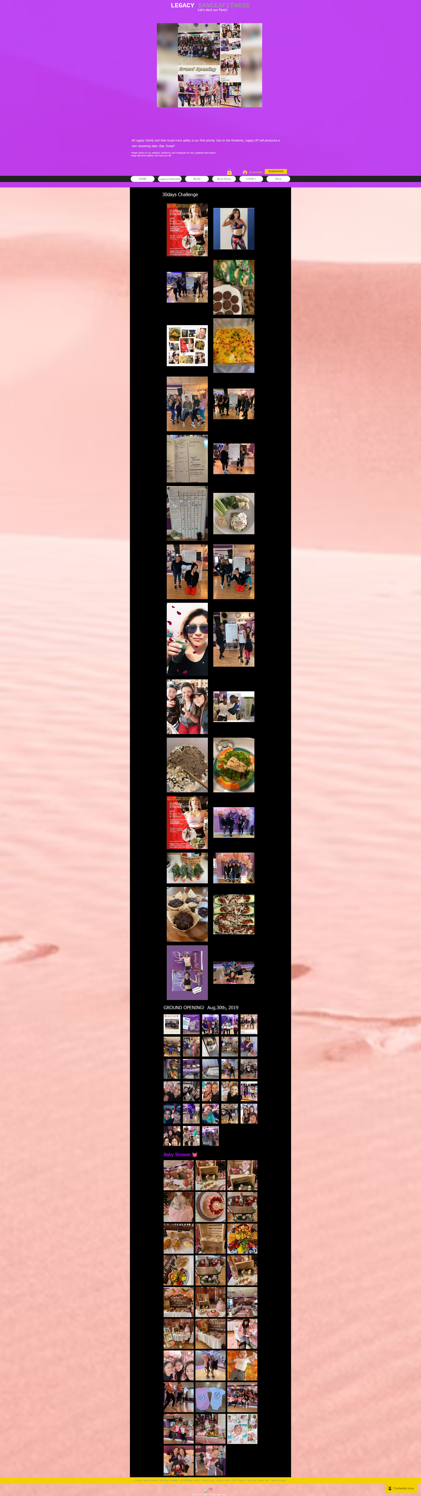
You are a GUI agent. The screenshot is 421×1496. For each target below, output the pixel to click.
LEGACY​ (210, 5)
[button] (258, 103)
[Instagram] (210, 1489)
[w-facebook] (206, 1491)
